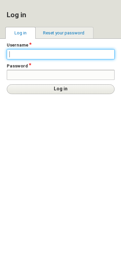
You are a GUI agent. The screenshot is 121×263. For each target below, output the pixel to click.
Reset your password (63, 32)
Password (17, 65)
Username (17, 45)
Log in (20, 32)
